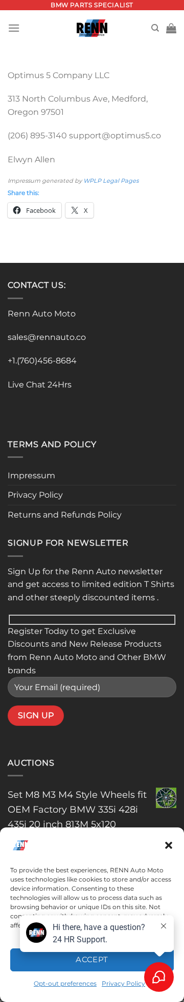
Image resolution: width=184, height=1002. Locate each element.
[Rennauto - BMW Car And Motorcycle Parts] (92, 28)
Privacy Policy (35, 495)
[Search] (155, 28)
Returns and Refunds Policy (65, 515)
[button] (169, 845)
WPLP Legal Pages (111, 180)
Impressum (31, 475)
